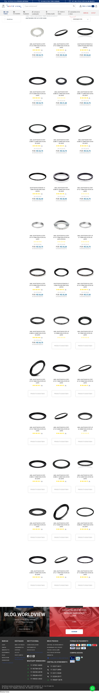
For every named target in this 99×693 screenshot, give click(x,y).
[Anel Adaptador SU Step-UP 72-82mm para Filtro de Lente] (85, 560)
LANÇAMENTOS (19, 647)
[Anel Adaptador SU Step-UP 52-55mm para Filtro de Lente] (85, 369)
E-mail (74, 621)
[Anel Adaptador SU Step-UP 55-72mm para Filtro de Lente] (61, 369)
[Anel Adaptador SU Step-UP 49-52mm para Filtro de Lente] (61, 416)
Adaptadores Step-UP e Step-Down (36, 18)
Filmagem (26, 14)
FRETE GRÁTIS (19, 655)
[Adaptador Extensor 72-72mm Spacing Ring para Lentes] (37, 177)
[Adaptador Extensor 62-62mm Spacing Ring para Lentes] (85, 33)
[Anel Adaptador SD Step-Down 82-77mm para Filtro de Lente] (85, 512)
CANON (4, 647)
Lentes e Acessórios (36, 16)
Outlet (93, 13)
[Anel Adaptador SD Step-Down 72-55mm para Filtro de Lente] (61, 129)
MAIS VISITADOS (20, 644)
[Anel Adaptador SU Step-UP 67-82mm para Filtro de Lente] (61, 512)
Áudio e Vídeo (61, 13)
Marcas (85, 13)
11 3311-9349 (55, 673)
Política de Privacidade (35, 652)
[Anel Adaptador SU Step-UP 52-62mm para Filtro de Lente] (85, 464)
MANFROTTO (5, 650)
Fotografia (16, 14)
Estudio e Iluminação (36, 13)
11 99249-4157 (36, 675)
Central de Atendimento (55, 644)
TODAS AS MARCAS (7, 662)
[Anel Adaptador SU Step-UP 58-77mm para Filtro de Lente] (37, 416)
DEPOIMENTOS (31, 647)
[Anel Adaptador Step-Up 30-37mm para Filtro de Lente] (85, 321)
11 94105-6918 (36, 672)
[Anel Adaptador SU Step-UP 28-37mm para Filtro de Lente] (37, 33)
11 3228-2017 (55, 676)
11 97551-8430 (36, 665)
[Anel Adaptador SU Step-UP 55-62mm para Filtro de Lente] (37, 273)
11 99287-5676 (56, 680)
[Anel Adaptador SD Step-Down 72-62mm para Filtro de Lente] (37, 129)
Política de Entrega (53, 652)
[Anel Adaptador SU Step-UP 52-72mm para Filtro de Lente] (37, 512)
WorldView (10, 19)
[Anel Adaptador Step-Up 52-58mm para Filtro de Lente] (61, 321)
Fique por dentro (24, 629)
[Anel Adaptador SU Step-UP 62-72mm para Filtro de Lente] (85, 177)
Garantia (50, 655)
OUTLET (17, 652)
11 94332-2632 (36, 679)
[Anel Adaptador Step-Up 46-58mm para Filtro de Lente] (85, 416)
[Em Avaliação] (72, 660)
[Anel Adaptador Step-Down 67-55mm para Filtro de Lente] (37, 560)
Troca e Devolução (53, 650)
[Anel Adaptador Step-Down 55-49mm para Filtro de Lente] (61, 177)
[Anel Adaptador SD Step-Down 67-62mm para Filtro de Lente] (61, 464)
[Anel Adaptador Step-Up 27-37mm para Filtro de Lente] (85, 225)
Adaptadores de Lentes (50, 16)
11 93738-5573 (36, 669)
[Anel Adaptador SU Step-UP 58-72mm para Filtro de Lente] (37, 369)
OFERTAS (17, 650)
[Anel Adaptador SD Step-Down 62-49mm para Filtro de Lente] (37, 321)
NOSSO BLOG (31, 650)
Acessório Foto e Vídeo (74, 13)
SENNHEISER (5, 660)
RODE (3, 655)
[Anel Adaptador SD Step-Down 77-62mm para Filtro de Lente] (85, 81)
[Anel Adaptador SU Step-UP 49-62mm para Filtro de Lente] (37, 81)
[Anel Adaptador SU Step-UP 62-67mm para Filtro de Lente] (85, 273)
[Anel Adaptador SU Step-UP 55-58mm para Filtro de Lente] (61, 33)
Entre (83, 6)
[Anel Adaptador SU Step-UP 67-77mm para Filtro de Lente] (61, 560)
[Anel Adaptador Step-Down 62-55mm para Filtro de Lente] (85, 129)
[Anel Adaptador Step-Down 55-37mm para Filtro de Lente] (61, 81)
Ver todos (5, 13)
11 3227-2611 (55, 666)
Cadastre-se (90, 6)
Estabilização (50, 14)
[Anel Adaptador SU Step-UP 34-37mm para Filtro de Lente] (37, 225)
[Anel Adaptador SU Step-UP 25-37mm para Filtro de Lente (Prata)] (61, 225)
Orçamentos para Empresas (59, 658)
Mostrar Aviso (4, 692)
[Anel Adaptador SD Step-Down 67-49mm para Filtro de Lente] (37, 464)
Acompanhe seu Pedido (54, 647)
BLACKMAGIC (6, 652)
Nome (74, 615)
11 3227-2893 (55, 670)
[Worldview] (14, 6)
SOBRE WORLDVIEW (32, 644)
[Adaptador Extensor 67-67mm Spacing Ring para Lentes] (61, 273)
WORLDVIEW (5, 657)
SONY (3, 644)
